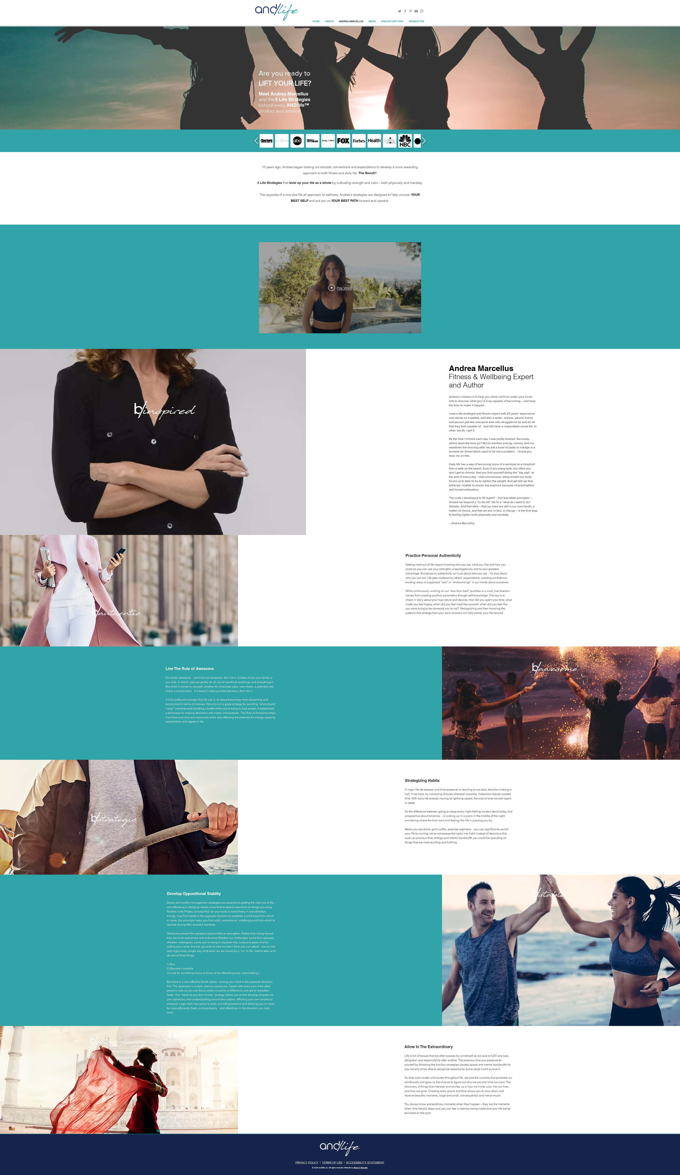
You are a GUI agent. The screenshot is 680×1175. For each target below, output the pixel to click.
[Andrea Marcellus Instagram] (422, 11)
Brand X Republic (361, 1168)
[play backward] (256, 141)
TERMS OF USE (332, 1162)
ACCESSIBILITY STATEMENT (365, 1162)
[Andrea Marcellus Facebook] (405, 11)
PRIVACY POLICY (306, 1162)
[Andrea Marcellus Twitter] (400, 11)
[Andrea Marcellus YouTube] (416, 11)
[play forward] (424, 141)
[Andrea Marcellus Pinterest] (411, 11)
